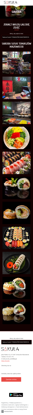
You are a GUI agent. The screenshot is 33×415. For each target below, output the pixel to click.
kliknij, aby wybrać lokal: (16, 33)
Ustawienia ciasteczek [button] (7, 405)
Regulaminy (4, 403)
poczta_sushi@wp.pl (11, 359)
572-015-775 (10, 357)
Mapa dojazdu (5, 361)
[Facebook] (2, 368)
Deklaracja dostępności (8, 407)
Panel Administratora (22, 407)
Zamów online (11, 379)
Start (13, 15)
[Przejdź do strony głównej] (10, 2)
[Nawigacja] (30, 2)
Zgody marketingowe (21, 405)
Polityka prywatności (15, 403)
